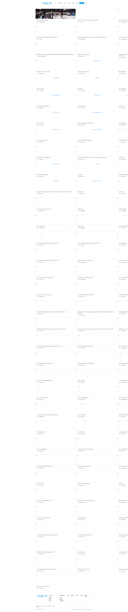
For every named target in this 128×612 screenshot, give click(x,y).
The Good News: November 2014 (44, 500)
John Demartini (123, 382)
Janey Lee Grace (83, 262)
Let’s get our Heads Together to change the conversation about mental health (54, 191)
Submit (73, 3)
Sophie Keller (123, 519)
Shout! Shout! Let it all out (83, 569)
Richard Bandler (41, 416)
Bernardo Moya (82, 39)
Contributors (62, 600)
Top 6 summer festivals (42, 397)
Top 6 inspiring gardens (83, 397)
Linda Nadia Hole (124, 22)
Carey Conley (82, 56)
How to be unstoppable (42, 449)
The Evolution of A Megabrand (43, 157)
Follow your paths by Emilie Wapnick (86, 363)
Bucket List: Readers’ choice (43, 586)
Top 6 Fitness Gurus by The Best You (45, 277)
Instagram (50, 597)
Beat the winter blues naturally (85, 140)
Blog (65, 3)
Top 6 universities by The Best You (44, 363)
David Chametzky (124, 39)
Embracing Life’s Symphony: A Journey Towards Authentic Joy (92, 37)
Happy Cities (80, 226)
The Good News (81, 432)
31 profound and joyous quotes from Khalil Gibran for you (50, 346)
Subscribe (69, 3)
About (61, 597)
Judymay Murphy (42, 22)
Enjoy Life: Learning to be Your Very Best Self (47, 37)
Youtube (50, 600)
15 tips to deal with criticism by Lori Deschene (47, 535)
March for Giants (40, 89)
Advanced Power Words (42, 20)
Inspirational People (123, 174)
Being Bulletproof (123, 89)
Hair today (121, 483)
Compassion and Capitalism (43, 106)
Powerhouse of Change (42, 140)
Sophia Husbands (124, 468)
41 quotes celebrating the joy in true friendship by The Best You (51, 312)
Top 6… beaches (81, 380)
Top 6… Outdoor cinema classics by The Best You (89, 243)
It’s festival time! (81, 552)
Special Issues (82, 3)
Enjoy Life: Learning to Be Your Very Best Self (88, 20)
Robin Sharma (82, 502)
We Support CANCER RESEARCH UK (45, 466)
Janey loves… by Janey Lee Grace (85, 277)
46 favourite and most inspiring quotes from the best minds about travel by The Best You (96, 312)
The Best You (82, 73)
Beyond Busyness (123, 123)
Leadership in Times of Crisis (43, 71)
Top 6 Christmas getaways (84, 483)
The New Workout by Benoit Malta (85, 449)
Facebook (50, 598)
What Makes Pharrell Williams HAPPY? (45, 552)
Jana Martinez (123, 57)
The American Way (82, 106)
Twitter (50, 599)
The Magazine (60, 3)
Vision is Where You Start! (83, 54)
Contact (77, 3)
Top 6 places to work (41, 432)
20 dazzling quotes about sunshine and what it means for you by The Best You (96, 329)
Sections (61, 599)
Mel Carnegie (123, 502)
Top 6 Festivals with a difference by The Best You (48, 243)
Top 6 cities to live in (82, 517)
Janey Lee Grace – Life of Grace (85, 260)
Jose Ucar (82, 22)
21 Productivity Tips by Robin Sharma (86, 500)
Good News (80, 89)
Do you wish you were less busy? (44, 209)
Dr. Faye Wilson (41, 73)
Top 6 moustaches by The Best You (86, 294)
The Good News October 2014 (43, 517)
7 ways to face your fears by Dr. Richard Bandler (47, 415)
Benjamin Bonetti (124, 348)
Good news (121, 106)
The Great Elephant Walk (83, 71)
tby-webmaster (41, 210)
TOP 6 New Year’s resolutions (84, 466)
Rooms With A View (41, 226)
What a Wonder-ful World (42, 174)
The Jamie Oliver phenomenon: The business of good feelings (92, 157)
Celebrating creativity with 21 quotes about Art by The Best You (51, 329)
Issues (61, 598)
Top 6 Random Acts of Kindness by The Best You (48, 260)
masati (40, 39)
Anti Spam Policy (84, 609)
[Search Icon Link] (55, 3)
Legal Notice (79, 609)
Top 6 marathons (81, 415)
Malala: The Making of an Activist (85, 123)
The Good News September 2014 (85, 535)
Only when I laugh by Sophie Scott (44, 380)
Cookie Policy (89, 609)
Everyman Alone (122, 209)
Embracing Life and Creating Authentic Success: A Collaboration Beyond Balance (55, 54)
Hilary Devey (80, 209)
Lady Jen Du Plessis (42, 56)
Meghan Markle (122, 71)
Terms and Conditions (74, 609)
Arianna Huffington (124, 399)
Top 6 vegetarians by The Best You (85, 346)
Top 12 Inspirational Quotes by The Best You (47, 569)
